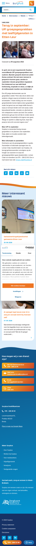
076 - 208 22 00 (13, 542)
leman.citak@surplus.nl (24, 160)
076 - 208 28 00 (10, 411)
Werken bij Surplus (10, 454)
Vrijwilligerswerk (9, 461)
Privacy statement (8, 525)
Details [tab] (18, 253)
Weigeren (18, 297)
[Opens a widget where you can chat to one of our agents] (29, 542)
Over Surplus (13, 16)
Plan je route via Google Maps (12, 426)
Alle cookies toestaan (18, 286)
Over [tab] (29, 253)
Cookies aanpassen (9, 528)
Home (4, 16)
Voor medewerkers (10, 458)
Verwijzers (7, 465)
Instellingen (17, 291)
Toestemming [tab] (6, 253)
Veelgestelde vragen (11, 469)
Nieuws (23, 16)
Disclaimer (5, 532)
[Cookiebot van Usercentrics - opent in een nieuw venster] (25, 248)
